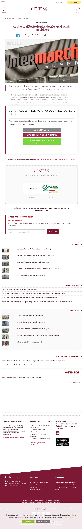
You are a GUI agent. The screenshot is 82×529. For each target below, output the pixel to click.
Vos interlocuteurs (36, 490)
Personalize (56, 522)
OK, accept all (28, 522)
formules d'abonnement (24, 124)
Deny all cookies (43, 522)
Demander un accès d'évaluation (13, 438)
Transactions (41, 23)
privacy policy (69, 517)
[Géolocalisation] (19, 43)
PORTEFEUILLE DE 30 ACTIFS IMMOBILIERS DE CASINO (48, 209)
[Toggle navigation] (2, 2)
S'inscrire (53, 232)
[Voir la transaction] (9, 43)
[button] (4, 8)
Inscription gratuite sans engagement (37, 443)
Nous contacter (35, 487)
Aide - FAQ (33, 485)
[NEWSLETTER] (78, 9)
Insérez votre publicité (12, 481)
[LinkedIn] (18, 35)
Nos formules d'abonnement (64, 485)
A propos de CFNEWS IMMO (39, 482)
